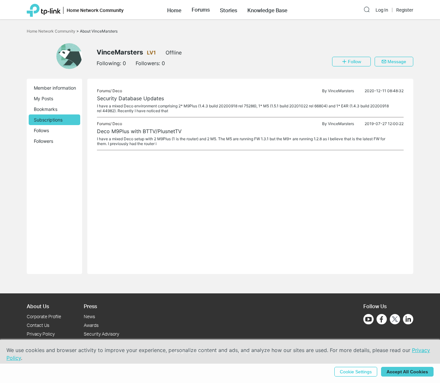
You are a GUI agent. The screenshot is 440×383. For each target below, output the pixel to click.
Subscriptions (48, 120)
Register (404, 10)
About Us (38, 306)
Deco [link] (117, 90)
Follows (41, 130)
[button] (174, 9)
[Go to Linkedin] (408, 319)
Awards (91, 325)
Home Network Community (51, 31)
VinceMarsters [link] (341, 90)
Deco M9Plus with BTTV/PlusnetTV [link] (139, 131)
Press (90, 306)
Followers (43, 141)
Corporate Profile (44, 316)
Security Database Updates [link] (130, 98)
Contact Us (38, 325)
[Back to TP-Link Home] (44, 9)
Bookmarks (45, 109)
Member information (55, 88)
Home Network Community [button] (95, 10)
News (89, 316)
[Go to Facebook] (382, 319)
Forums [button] (201, 9)
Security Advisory (101, 334)
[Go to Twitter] (395, 320)
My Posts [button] (43, 98)
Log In (382, 10)
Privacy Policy (41, 334)
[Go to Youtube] (368, 319)
